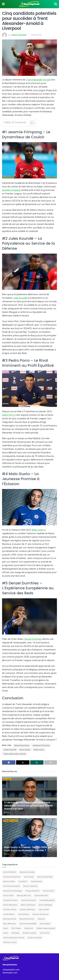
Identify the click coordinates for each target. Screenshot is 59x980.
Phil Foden (16, 928)
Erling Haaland (32, 891)
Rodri (5, 933)
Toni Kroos (44, 933)
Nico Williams (9, 924)
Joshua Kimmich (28, 900)
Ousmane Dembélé (27, 924)
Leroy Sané (44, 909)
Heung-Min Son (24, 895)
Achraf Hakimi (9, 872)
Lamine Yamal (9, 909)
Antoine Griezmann (11, 877)
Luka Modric (23, 914)
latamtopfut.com (10, 973)
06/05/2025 (36, 35)
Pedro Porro (8, 414)
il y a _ (8, 812)
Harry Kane (8, 895)
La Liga (7, 779)
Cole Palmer (36, 881)
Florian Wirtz (48, 891)
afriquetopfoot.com (11, 970)
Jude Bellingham (47, 900)
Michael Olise (9, 919)
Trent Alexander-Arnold (38, 79)
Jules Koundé (20, 297)
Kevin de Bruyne (28, 905)
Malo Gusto (38, 529)
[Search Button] (55, 4)
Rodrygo (15, 933)
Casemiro (23, 881)
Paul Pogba (45, 924)
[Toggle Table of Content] (31, 122)
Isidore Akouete (19, 35)
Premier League (11, 821)
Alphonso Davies (27, 872)
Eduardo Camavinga (12, 891)
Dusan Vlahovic (30, 886)
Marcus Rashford (40, 914)
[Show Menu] (3, 4)
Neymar (41, 919)
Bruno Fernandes (45, 877)
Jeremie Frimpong (11, 190)
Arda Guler (29, 877)
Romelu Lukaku (29, 933)
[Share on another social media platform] (50, 762)
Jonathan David (10, 900)
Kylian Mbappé (45, 905)
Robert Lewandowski (46, 928)
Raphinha (29, 928)
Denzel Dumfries (33, 638)
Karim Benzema (10, 905)
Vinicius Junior (10, 942)
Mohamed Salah (26, 919)
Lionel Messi (9, 914)
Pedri (5, 928)
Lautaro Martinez (27, 909)
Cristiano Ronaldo (11, 886)
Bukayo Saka (9, 881)
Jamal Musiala (41, 895)
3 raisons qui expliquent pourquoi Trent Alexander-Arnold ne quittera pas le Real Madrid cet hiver (28, 806)
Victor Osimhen (35, 938)
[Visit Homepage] (29, 4)
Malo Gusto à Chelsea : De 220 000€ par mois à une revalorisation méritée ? (28, 849)
